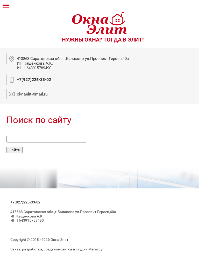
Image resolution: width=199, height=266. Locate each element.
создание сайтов (58, 249)
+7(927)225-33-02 (34, 79)
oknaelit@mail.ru (32, 94)
